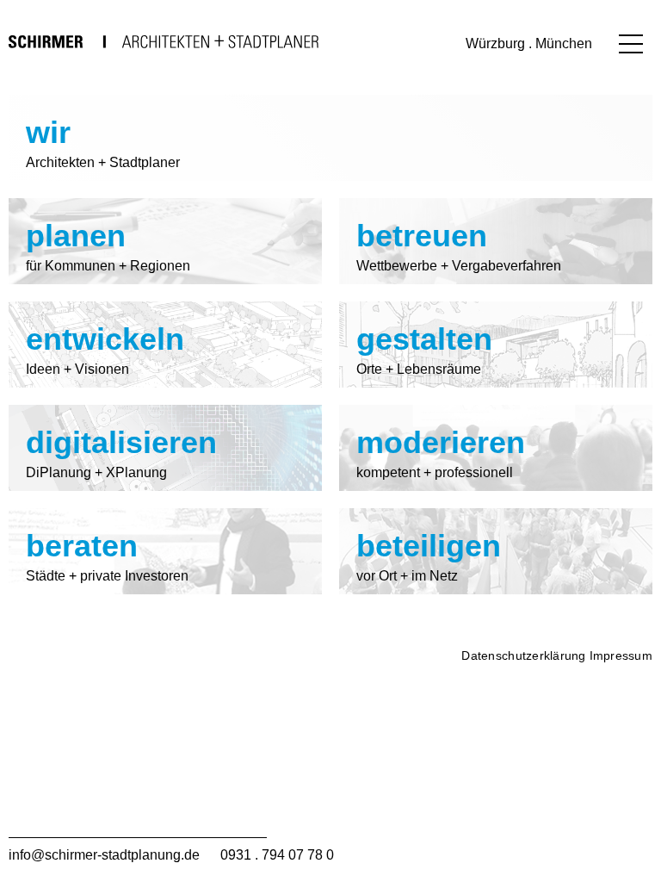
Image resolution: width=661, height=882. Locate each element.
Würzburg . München (529, 43)
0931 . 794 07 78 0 (277, 855)
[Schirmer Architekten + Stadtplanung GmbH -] (163, 41)
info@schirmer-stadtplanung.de (104, 855)
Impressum (621, 655)
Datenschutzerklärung (523, 655)
